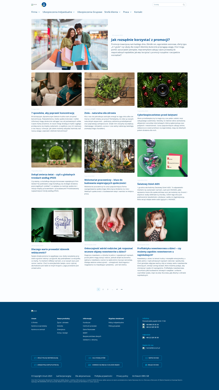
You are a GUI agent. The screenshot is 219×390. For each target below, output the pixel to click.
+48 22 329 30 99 (152, 327)
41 (117, 289)
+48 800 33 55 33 (152, 324)
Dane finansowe (89, 329)
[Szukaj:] (169, 4)
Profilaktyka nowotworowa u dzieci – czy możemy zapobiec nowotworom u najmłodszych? (159, 251)
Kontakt (138, 11)
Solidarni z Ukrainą (90, 340)
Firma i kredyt (62, 333)
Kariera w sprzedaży (39, 326)
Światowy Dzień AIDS (148, 183)
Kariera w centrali (38, 329)
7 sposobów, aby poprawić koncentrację (52, 113)
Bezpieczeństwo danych (92, 336)
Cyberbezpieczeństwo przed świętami (157, 114)
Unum (33, 319)
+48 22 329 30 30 (152, 337)
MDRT (85, 333)
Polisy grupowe (114, 326)
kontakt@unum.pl (153, 348)
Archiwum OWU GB (140, 376)
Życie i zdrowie (62, 323)
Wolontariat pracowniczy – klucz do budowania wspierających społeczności (105, 181)
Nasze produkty (63, 319)
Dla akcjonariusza (82, 376)
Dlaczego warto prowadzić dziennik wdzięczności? (50, 251)
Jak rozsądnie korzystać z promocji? (140, 39)
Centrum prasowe (90, 326)
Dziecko (60, 326)
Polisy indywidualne (116, 323)
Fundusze (86, 323)
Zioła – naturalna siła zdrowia (100, 113)
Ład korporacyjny (63, 376)
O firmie (34, 323)
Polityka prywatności (103, 376)
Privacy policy (122, 376)
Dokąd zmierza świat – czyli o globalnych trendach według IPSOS (53, 176)
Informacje (87, 319)
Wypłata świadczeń (116, 319)
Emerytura (61, 329)
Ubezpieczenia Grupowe (89, 11)
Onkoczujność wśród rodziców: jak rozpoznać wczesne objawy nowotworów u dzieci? (108, 250)
